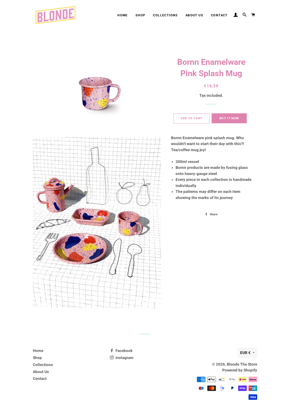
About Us (194, 15)
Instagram (124, 357)
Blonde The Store (242, 364)
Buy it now (229, 118)
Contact (219, 15)
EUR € (245, 352)
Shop (140, 15)
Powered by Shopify (239, 370)
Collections (165, 15)
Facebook (124, 350)
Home (122, 15)
